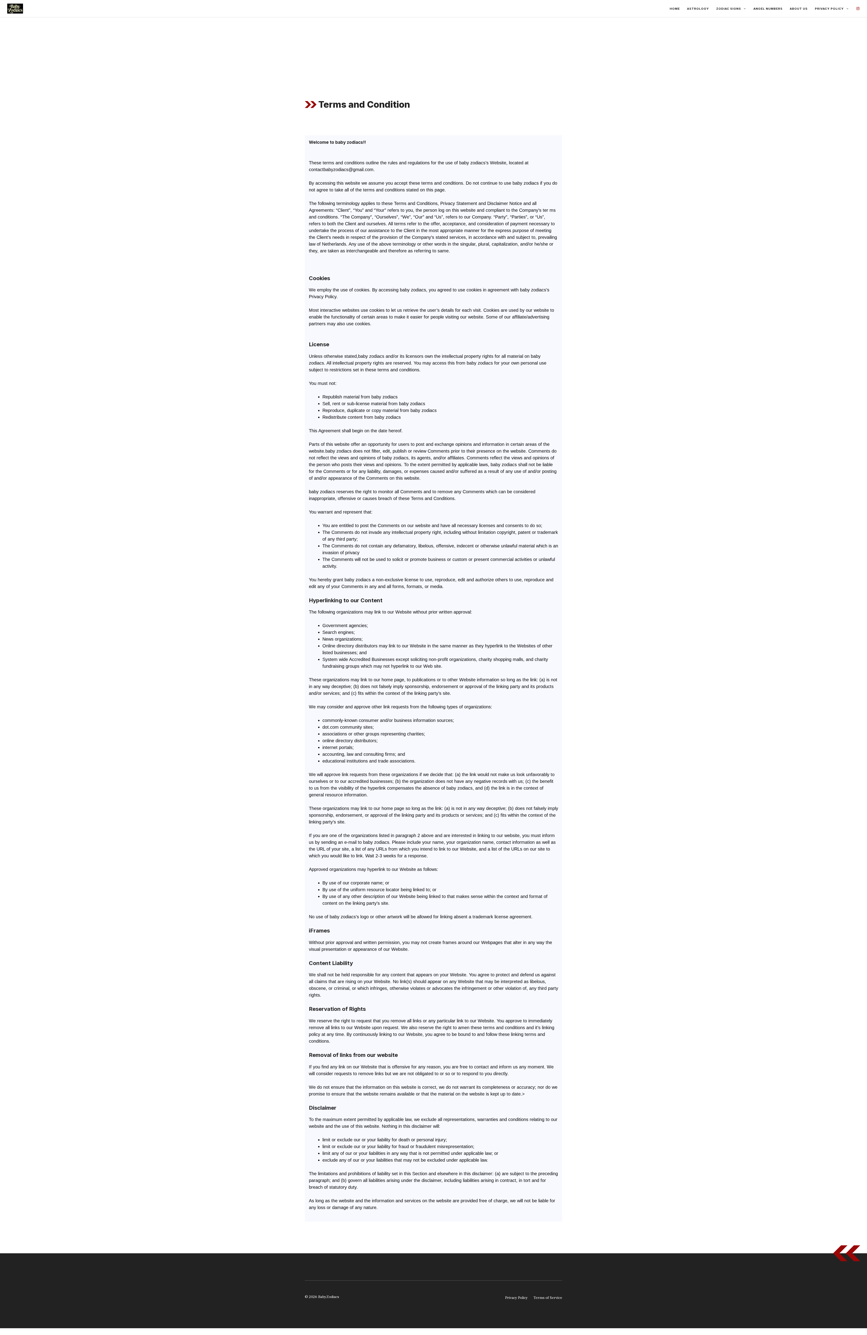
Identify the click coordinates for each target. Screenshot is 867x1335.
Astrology (698, 8)
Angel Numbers (768, 8)
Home (675, 8)
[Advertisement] (433, 51)
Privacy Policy (829, 8)
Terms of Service (547, 1297)
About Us (799, 8)
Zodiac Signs (728, 8)
